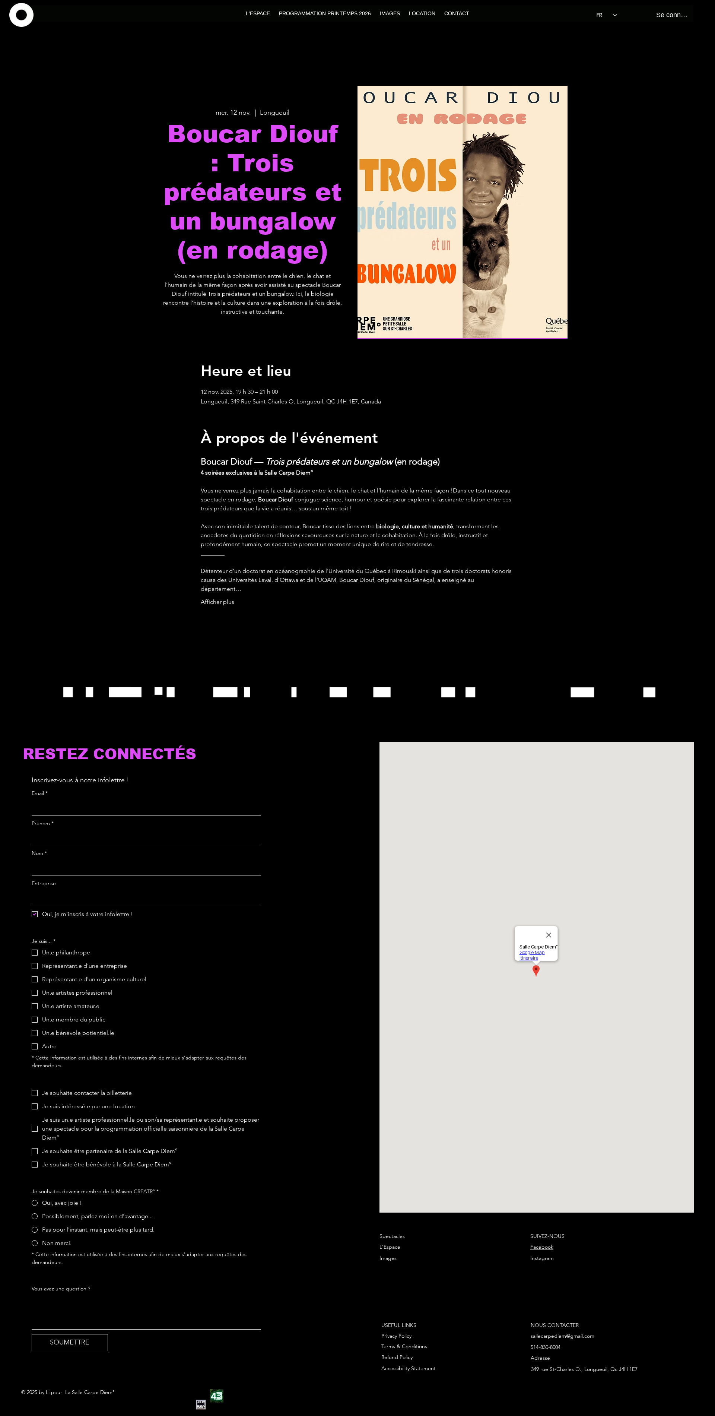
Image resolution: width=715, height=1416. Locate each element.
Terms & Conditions (404, 1346)
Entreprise (44, 883)
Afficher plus (217, 601)
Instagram (542, 1258)
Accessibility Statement (408, 1368)
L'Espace (389, 1247)
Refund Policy (397, 1357)
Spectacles (392, 1236)
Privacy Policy (396, 1336)
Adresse (540, 1358)
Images (388, 1258)
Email (40, 793)
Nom (39, 853)
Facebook (541, 1247)
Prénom (43, 823)
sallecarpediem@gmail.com (562, 1336)
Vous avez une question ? (61, 1288)
